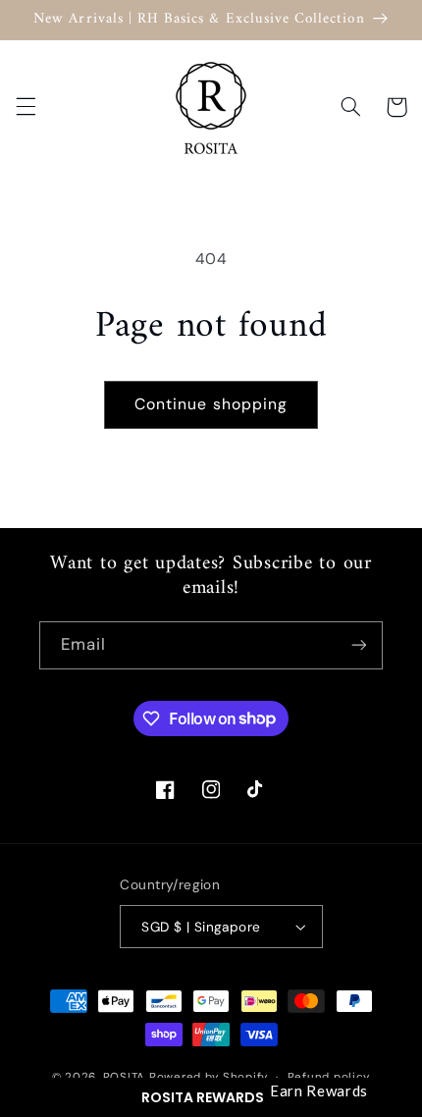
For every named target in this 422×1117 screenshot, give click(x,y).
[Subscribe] (359, 645)
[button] (211, 1097)
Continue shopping (211, 404)
